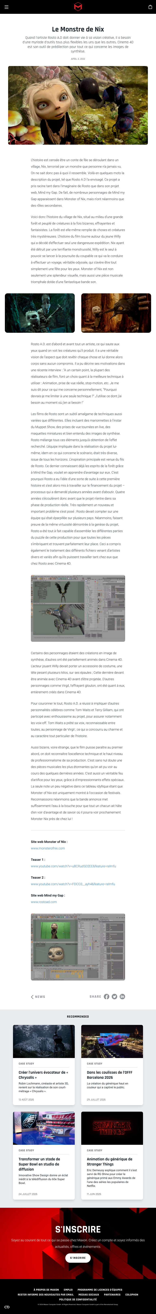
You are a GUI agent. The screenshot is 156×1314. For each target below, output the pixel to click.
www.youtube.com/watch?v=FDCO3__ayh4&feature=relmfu (73, 884)
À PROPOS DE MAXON (46, 1290)
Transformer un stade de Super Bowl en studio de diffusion (39, 1164)
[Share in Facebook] (106, 996)
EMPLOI (68, 1290)
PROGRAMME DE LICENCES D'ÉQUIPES (100, 1290)
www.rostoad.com (44, 902)
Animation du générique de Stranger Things (109, 1162)
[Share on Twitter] (114, 996)
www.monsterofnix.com (48, 848)
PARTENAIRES (112, 1295)
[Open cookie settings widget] (7, 1307)
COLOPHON (131, 1295)
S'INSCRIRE (78, 1258)
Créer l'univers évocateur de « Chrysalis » (43, 1075)
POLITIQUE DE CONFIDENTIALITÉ (78, 1299)
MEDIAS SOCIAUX (89, 1295)
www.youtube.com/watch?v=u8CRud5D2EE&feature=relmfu (73, 866)
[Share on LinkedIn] (122, 996)
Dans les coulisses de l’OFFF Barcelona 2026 (109, 1075)
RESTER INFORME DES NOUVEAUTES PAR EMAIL (46, 1295)
